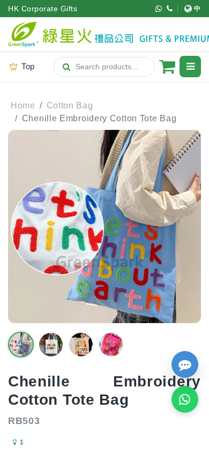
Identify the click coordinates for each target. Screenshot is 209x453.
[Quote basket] (167, 66)
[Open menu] (190, 66)
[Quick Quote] (184, 364)
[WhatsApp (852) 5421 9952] (158, 8)
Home (23, 105)
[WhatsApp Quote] (184, 399)
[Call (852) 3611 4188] (170, 8)
